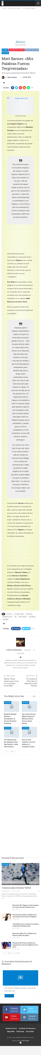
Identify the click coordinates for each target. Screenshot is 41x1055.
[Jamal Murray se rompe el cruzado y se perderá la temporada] (6, 926)
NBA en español (22, 616)
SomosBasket (32, 616)
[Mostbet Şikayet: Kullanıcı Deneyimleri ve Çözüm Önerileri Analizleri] (11, 706)
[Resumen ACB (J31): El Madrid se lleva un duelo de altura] (6, 936)
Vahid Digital (25, 1040)
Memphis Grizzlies (32, 50)
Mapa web (11, 1031)
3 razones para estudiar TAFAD (16, 887)
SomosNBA (5, 619)
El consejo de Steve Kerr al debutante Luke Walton (30, 682)
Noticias (5, 53)
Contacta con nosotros (27, 1028)
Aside (6, 50)
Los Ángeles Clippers (17, 50)
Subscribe (9, 996)
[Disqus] (20, 820)
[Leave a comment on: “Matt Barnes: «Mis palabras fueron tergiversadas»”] (4, 83)
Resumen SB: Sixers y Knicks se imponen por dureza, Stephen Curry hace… (25, 945)
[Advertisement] (19, 24)
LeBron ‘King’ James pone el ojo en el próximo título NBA (11, 682)
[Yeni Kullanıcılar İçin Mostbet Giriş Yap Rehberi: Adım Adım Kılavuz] (11, 732)
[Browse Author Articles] (20, 642)
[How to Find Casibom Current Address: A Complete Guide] (29, 732)
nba (15, 616)
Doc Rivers (9, 614)
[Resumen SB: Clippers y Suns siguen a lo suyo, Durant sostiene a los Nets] (6, 907)
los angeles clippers (19, 614)
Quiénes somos (11, 1028)
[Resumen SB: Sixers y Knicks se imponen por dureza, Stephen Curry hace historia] (6, 945)
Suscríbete (30, 1031)
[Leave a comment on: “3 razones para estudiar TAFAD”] (38, 891)
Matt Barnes (29, 614)
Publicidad (20, 1031)
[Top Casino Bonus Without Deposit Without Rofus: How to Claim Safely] (29, 706)
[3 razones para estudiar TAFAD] (20, 874)
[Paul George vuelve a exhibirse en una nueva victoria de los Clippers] (6, 917)
